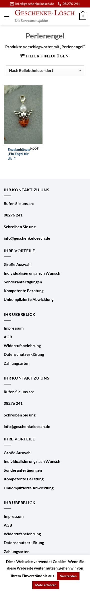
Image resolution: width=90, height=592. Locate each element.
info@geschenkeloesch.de (27, 238)
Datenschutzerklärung (24, 354)
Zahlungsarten (17, 363)
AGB (8, 336)
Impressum (14, 328)
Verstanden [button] (68, 576)
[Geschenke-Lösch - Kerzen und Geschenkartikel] (45, 16)
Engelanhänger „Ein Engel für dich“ (19, 154)
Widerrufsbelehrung (22, 345)
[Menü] (7, 16)
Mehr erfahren (45, 585)
